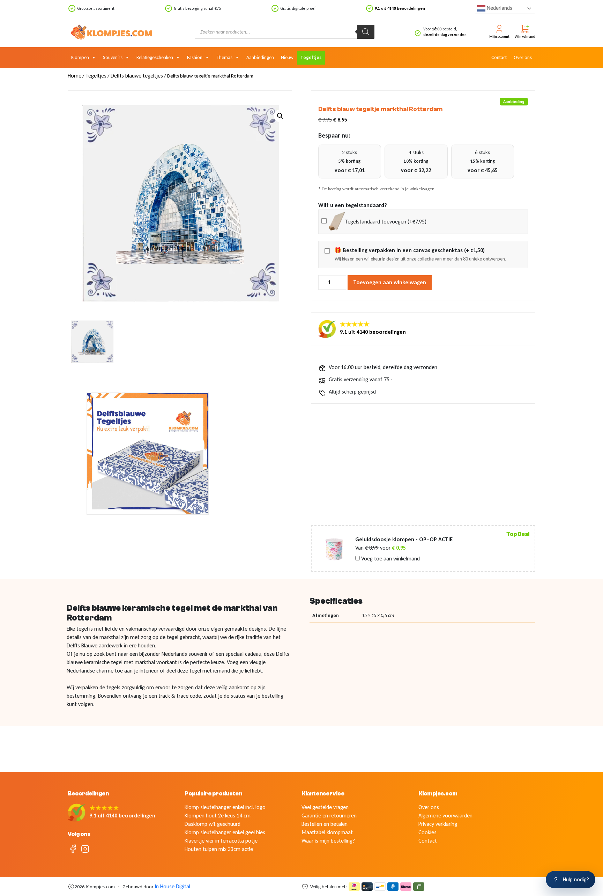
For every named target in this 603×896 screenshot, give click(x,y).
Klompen (80, 57)
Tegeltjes (310, 57)
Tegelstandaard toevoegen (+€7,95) (385, 221)
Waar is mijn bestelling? (328, 840)
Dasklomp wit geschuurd (212, 824)
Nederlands (498, 8)
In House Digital (172, 886)
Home (74, 75)
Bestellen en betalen (325, 824)
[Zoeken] (365, 32)
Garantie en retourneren (329, 815)
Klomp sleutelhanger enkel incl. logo (225, 807)
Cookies (427, 832)
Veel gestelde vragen (325, 807)
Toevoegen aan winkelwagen (389, 282)
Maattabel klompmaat (327, 832)
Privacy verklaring (437, 824)
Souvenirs (112, 57)
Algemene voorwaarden (445, 815)
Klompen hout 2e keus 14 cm (218, 815)
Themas (224, 57)
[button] (280, 116)
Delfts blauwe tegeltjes (137, 75)
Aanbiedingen (260, 57)
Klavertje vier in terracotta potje (221, 840)
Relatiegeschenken (154, 57)
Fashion (194, 57)
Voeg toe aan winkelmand (390, 558)
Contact (499, 57)
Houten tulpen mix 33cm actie (219, 849)
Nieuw (287, 57)
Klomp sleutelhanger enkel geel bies (225, 832)
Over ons (523, 57)
